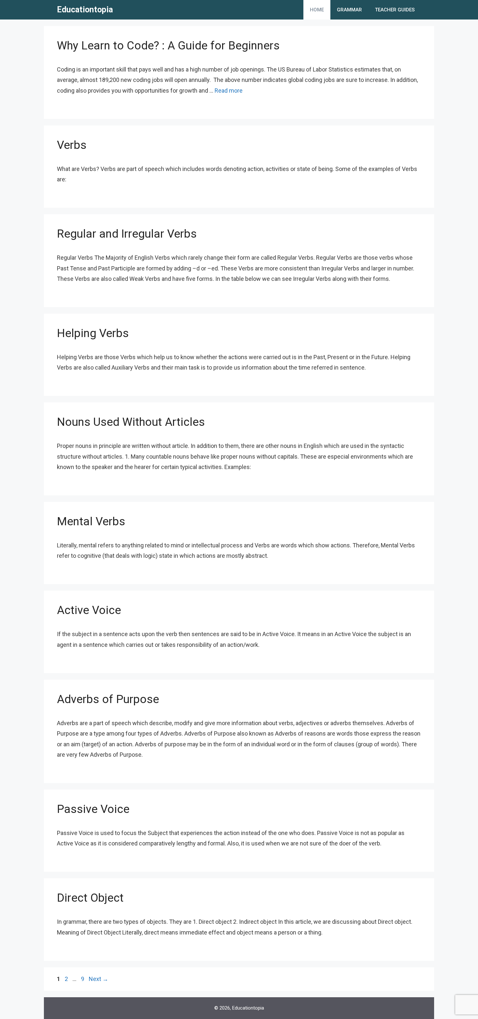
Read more (229, 90)
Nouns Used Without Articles (131, 422)
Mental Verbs (91, 521)
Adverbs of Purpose (108, 699)
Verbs (71, 145)
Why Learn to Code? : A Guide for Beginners (168, 45)
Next (98, 978)
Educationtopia (85, 9)
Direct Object (90, 898)
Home (317, 10)
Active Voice (89, 610)
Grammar (349, 10)
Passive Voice (93, 809)
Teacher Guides (395, 10)
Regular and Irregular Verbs (127, 234)
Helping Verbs (93, 333)
